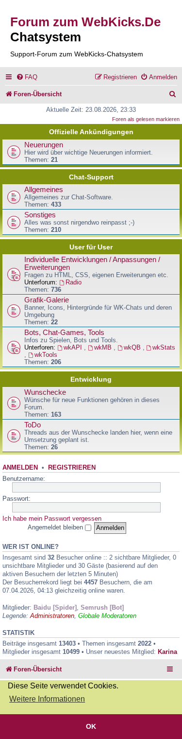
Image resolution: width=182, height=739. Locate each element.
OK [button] (91, 726)
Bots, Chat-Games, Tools (64, 332)
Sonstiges (40, 215)
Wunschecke (45, 392)
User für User (91, 247)
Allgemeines (43, 190)
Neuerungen (43, 145)
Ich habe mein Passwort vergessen (51, 518)
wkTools (45, 354)
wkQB (133, 347)
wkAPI (74, 347)
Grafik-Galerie (46, 300)
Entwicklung (91, 379)
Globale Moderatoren (107, 615)
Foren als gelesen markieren (146, 119)
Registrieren (72, 467)
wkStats (163, 347)
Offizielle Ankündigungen (91, 132)
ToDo (32, 425)
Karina (167, 651)
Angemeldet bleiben (56, 527)
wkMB (104, 347)
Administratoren (52, 615)
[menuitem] (26, 77)
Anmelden (20, 467)
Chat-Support (91, 177)
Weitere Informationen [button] (47, 699)
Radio (74, 282)
